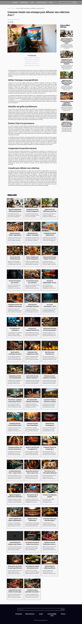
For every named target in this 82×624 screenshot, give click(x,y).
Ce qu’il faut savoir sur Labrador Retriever (32, 282)
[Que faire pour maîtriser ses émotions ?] (50, 345)
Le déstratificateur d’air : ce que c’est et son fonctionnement (15, 473)
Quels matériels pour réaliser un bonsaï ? (49, 258)
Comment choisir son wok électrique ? (49, 519)
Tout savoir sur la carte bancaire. (32, 496)
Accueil (9, 8)
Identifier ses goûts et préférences (32, 59)
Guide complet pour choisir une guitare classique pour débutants (32, 259)
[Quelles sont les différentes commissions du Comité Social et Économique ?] (32, 512)
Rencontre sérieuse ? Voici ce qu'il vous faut (32, 473)
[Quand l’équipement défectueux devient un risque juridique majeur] (66, 33)
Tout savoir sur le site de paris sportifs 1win (15, 567)
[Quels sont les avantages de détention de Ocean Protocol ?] (50, 416)
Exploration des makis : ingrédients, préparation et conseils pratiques (66, 103)
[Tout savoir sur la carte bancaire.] (32, 488)
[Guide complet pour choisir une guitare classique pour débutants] (32, 250)
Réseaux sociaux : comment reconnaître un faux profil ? (50, 377)
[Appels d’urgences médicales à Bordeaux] (15, 488)
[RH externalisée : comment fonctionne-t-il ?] (32, 393)
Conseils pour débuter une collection (32, 65)
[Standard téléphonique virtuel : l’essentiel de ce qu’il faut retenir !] (50, 274)
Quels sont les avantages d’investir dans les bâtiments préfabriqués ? (32, 307)
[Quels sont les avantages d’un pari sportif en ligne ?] (15, 345)
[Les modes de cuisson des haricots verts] (32, 559)
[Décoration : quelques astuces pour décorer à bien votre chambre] (15, 393)
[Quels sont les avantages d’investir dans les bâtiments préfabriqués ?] (32, 298)
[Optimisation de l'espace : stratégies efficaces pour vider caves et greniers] (66, 116)
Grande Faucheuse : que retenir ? (15, 281)
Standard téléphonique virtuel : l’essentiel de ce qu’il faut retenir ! (50, 283)
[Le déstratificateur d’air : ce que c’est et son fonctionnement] (15, 464)
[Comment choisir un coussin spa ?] (50, 440)
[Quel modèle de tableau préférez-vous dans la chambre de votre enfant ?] (50, 559)
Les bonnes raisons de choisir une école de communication (32, 544)
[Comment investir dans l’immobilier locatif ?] (32, 416)
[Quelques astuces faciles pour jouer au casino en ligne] (50, 535)
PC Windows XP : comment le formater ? (15, 330)
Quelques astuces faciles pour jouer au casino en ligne (49, 544)
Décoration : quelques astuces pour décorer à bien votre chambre (15, 401)
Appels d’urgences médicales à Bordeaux (15, 496)
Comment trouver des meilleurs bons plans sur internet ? (15, 306)
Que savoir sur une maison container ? (32, 377)
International (24, 2)
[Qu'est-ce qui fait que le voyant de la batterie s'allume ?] (32, 440)
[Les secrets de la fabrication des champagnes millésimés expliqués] (15, 250)
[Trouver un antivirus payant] (50, 488)
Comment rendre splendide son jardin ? (32, 591)
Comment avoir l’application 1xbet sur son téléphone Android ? (32, 354)
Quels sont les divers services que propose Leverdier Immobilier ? (49, 331)
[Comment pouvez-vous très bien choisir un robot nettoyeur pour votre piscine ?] (15, 416)
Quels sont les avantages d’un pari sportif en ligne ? (15, 354)
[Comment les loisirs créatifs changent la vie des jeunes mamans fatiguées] (66, 54)
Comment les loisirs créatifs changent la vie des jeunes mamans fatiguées (66, 61)
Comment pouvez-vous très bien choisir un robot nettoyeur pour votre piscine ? (15, 426)
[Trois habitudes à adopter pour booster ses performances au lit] (15, 535)
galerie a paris (17, 99)
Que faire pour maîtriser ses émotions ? (50, 354)
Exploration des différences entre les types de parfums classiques (66, 82)
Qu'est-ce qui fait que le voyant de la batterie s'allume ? (32, 449)
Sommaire (32, 55)
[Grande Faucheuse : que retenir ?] (15, 274)
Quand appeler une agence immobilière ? (15, 519)
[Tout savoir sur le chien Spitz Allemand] (50, 464)
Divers (51, 2)
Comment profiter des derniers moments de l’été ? (15, 449)
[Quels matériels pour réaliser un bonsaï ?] (50, 250)
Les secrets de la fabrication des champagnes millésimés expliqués (15, 259)
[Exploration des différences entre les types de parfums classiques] (66, 75)
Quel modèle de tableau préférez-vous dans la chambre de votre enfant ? (50, 568)
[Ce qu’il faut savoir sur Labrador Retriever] (32, 274)
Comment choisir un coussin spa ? (49, 448)
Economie (15, 2)
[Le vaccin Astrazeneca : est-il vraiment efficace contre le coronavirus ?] (50, 298)
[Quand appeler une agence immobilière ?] (15, 512)
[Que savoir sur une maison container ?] (32, 369)
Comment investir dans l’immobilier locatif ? (32, 425)
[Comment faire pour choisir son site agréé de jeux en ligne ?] (15, 583)
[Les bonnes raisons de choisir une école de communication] (32, 535)
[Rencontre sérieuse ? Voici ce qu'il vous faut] (32, 464)
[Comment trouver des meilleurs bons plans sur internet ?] (15, 298)
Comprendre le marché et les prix (32, 63)
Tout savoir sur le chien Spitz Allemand (50, 472)
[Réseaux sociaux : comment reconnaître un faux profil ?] (50, 369)
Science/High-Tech (41, 2)
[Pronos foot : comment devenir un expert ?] (32, 321)
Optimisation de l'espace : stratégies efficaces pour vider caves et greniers (66, 124)
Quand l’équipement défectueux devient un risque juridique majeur (66, 41)
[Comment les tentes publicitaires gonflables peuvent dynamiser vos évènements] (50, 226)
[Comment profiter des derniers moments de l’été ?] (15, 440)
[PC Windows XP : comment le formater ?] (15, 321)
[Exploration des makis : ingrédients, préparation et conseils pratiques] (66, 96)
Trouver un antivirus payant (49, 496)
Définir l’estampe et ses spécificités (32, 57)
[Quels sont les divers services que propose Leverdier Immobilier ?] (50, 321)
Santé (32, 2)
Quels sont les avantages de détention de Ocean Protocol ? (50, 426)
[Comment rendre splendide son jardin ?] (32, 583)
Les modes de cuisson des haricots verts (32, 567)
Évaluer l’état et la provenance (32, 61)
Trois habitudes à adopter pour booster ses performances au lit (15, 545)
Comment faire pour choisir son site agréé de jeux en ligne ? (15, 591)
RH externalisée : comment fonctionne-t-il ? (32, 401)
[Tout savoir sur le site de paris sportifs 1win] (15, 559)
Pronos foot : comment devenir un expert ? (32, 330)
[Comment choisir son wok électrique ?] (50, 512)
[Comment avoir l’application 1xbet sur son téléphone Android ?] (32, 345)
